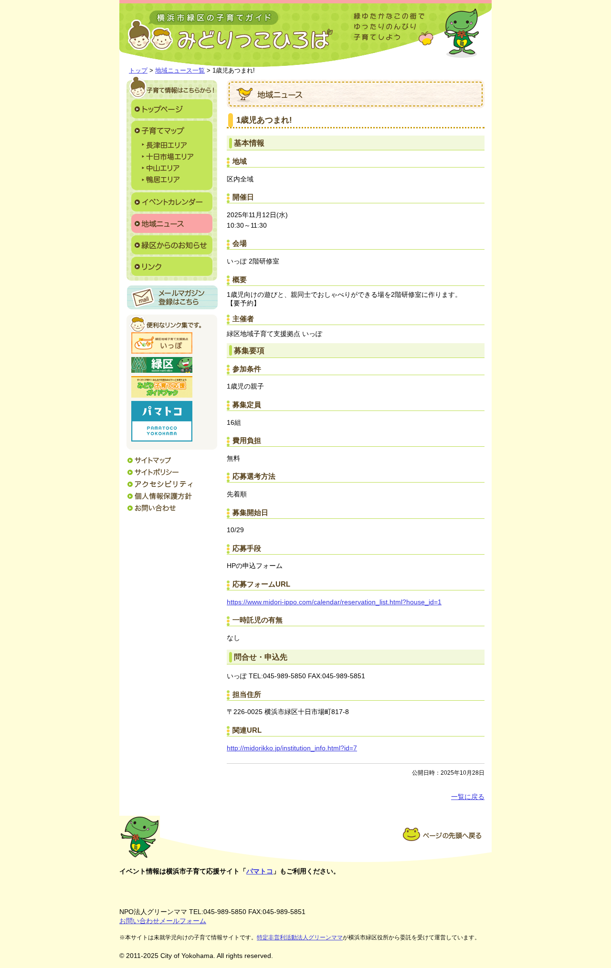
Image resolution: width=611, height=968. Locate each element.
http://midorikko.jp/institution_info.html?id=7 (292, 748)
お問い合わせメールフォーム (162, 921)
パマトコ (259, 871)
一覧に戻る (468, 796)
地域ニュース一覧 (180, 70)
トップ (138, 70)
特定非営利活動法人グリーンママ (300, 937)
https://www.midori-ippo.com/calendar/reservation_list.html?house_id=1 (334, 602)
